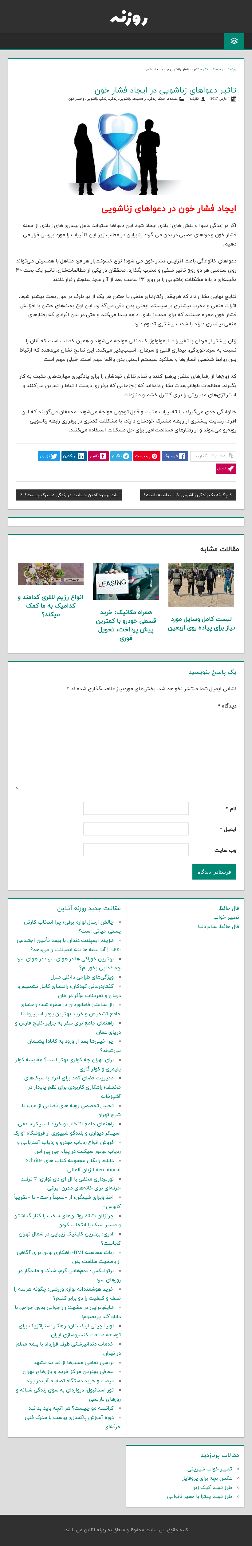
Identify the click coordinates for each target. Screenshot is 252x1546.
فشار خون (75, 99)
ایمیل (228, 829)
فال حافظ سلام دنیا (218, 926)
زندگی (113, 99)
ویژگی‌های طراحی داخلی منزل (82, 977)
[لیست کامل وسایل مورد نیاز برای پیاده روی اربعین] (201, 605)
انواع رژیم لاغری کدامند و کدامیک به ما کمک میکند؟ (51, 606)
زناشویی (125, 99)
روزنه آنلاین (229, 69)
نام (231, 809)
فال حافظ (229, 908)
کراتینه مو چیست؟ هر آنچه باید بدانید (71, 1408)
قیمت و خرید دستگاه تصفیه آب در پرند (70, 1381)
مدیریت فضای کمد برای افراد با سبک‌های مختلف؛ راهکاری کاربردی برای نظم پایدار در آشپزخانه (72, 1087)
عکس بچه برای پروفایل (207, 1478)
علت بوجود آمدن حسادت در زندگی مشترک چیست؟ (72, 496)
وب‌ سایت (225, 850)
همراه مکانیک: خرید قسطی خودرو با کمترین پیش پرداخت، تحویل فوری (126, 625)
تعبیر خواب (226, 917)
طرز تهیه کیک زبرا (212, 1487)
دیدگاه (227, 706)
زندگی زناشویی (96, 99)
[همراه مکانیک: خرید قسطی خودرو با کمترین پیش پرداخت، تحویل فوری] (126, 598)
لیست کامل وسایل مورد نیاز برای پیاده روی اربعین (201, 623)
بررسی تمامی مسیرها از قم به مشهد (73, 1363)
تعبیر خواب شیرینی (209, 1469)
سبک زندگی (211, 69)
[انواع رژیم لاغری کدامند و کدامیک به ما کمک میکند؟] (51, 583)
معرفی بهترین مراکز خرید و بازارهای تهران (68, 1371)
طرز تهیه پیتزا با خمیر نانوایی (199, 1496)
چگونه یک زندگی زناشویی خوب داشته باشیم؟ (186, 496)
